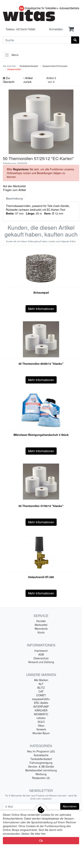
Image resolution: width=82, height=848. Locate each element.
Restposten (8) (41, 778)
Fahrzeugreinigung (41, 763)
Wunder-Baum (41, 733)
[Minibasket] (71, 29)
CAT (41, 691)
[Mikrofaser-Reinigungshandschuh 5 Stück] (41, 410)
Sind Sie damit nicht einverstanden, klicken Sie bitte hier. (32, 831)
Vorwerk (41, 729)
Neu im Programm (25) (41, 751)
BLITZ (41, 687)
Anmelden (56, 29)
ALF (41, 684)
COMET (41, 695)
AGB (41, 654)
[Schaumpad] (41, 268)
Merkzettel (41, 625)
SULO (41, 722)
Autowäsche (41, 755)
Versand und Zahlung (41, 662)
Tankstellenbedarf (41, 759)
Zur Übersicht (8, 80)
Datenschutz (41, 658)
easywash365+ (41, 699)
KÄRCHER (41, 710)
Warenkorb (41, 628)
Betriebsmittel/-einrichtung (41, 770)
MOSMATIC (41, 714)
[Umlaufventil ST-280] (41, 553)
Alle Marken (41, 680)
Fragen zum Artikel (14, 190)
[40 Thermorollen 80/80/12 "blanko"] (41, 339)
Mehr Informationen (41, 309)
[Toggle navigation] (7, 54)
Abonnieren (70, 806)
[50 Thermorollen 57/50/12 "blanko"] (41, 482)
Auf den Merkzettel (14, 186)
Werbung (41, 774)
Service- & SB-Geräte (41, 766)
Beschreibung (14, 198)
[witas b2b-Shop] (41, 14)
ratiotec (41, 718)
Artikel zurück (28, 80)
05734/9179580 (25, 29)
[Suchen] (75, 40)
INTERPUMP (41, 706)
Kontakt (41, 621)
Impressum (41, 650)
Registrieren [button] (21, 169)
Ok (41, 840)
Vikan (41, 725)
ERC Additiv (41, 703)
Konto (41, 632)
